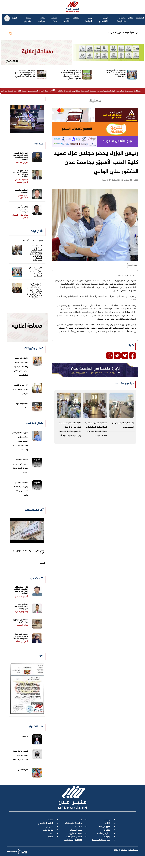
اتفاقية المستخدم (73, 840)
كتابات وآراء (36, 578)
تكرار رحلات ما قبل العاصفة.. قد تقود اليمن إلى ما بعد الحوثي (21, 590)
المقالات (38, 144)
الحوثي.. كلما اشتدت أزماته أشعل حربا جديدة (20, 606)
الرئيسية (139, 18)
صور (41, 655)
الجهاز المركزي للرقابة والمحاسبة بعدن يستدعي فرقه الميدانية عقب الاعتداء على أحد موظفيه (25, 73)
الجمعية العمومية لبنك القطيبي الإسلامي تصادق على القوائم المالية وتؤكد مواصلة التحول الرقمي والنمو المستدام (70, 74)
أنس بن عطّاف (21, 641)
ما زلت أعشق (23, 769)
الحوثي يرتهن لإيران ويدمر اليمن (20, 620)
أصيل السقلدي (21, 596)
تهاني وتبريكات (74, 837)
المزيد (14, 18)
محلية (107, 820)
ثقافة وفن (54, 19)
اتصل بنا (112, 33)
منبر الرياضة (88, 19)
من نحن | (133, 33)
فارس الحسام (22, 162)
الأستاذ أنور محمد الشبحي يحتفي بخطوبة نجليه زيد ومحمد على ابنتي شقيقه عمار (21, 367)
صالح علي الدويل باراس (20, 216)
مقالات (76, 18)
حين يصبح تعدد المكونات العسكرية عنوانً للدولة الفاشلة (20, 173)
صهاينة (25, 736)
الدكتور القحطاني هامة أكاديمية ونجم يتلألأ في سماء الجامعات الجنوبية (26, 117)
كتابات (107, 830)
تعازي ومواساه (41, 19)
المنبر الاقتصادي (103, 19)
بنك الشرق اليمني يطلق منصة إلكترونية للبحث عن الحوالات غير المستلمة (44, 91)
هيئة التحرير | (122, 33)
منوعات (106, 837)
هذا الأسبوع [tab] (28, 241)
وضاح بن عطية (21, 612)
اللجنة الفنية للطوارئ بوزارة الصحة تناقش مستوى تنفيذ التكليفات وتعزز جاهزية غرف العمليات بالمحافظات (36, 253)
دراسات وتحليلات (121, 19)
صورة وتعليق (27, 19)
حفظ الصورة (132, 265)
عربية (79, 820)
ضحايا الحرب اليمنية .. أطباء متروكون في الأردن (28, 551)
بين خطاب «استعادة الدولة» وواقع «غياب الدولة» (21, 209)
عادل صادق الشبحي (23, 197)
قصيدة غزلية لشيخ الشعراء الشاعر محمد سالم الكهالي (20, 755)
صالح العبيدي (22, 625)
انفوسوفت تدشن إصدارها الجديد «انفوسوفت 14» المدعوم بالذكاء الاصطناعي (116, 73)
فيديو (50, 837)
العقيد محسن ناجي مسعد (21, 181)
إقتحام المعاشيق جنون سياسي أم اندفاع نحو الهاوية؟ (20, 636)
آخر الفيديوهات (34, 510)
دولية (50, 820)
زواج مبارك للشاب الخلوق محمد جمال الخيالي (20, 389)
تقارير (130, 18)
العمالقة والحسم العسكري (21, 191)
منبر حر (49, 827)
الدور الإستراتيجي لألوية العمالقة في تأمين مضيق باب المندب (20, 156)
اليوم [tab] (41, 241)
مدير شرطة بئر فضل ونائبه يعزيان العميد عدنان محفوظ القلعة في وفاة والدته (20, 441)
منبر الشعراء (66, 19)
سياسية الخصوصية (101, 840)
